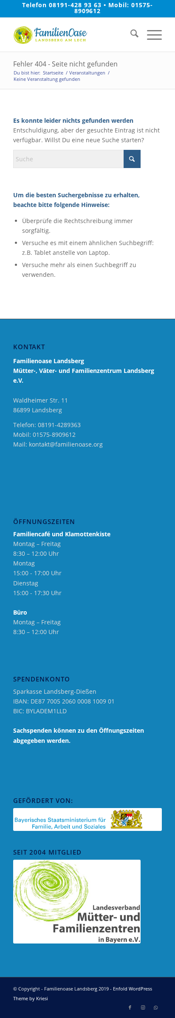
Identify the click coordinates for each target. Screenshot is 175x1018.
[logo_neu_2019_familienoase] (72, 35)
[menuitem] (130, 35)
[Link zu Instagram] (142, 1007)
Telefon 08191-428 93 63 (62, 5)
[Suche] (130, 35)
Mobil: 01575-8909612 (113, 8)
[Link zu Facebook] (130, 1007)
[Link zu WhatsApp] (155, 1007)
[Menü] (150, 35)
